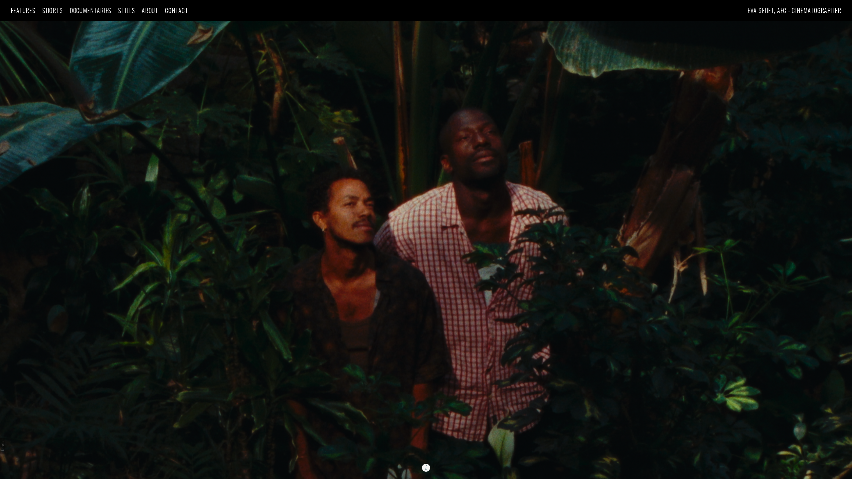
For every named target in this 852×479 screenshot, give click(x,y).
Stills (126, 10)
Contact (176, 10)
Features (23, 10)
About (150, 10)
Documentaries (91, 10)
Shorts (52, 10)
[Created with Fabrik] (2, 446)
